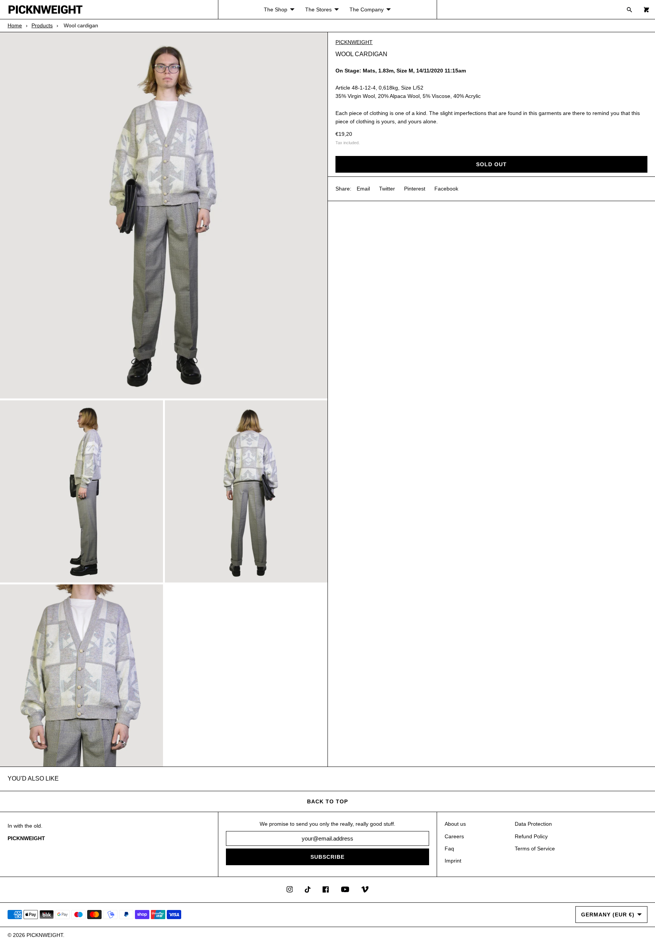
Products (42, 25)
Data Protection (533, 824)
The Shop (275, 9)
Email (363, 189)
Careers (454, 836)
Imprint (453, 861)
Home (15, 25)
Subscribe (327, 857)
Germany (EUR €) (608, 915)
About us (455, 824)
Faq (449, 848)
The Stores (318, 9)
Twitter (387, 189)
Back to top (327, 801)
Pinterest (414, 189)
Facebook (446, 189)
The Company (366, 9)
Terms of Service (535, 848)
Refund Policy (531, 836)
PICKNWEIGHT (354, 42)
